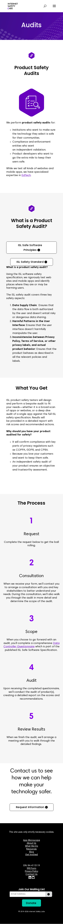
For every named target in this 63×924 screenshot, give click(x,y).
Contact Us (31, 874)
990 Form (31, 868)
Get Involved (31, 855)
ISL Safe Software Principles (30, 247)
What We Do (31, 846)
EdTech (26, 175)
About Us (31, 843)
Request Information (30, 807)
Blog (31, 852)
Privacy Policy (31, 871)
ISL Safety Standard (30, 262)
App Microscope (31, 840)
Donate (31, 903)
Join (48, 894)
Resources (31, 849)
